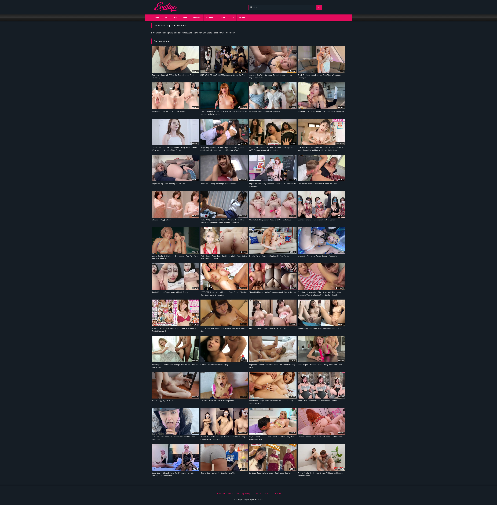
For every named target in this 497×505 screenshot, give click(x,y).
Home (156, 18)
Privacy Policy (243, 493)
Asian (175, 18)
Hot (166, 18)
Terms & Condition (224, 493)
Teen (185, 18)
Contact (277, 493)
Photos (242, 18)
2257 (267, 493)
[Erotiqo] (166, 7)
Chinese (209, 18)
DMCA (258, 493)
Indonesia (197, 18)
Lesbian (221, 18)
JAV (232, 18)
